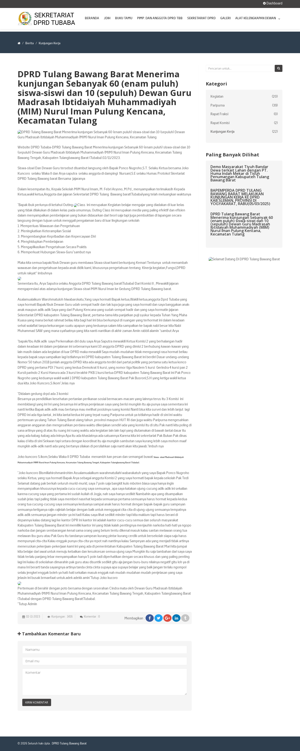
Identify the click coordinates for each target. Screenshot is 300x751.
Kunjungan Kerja (222, 131)
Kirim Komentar (36, 702)
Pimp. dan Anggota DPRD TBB (160, 18)
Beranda (92, 18)
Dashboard (274, 3)
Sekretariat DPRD (201, 18)
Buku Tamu (123, 18)
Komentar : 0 (92, 616)
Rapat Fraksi (219, 114)
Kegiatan (216, 96)
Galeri (225, 18)
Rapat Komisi (219, 123)
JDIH (107, 18)
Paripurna (217, 105)
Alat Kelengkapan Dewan (255, 18)
